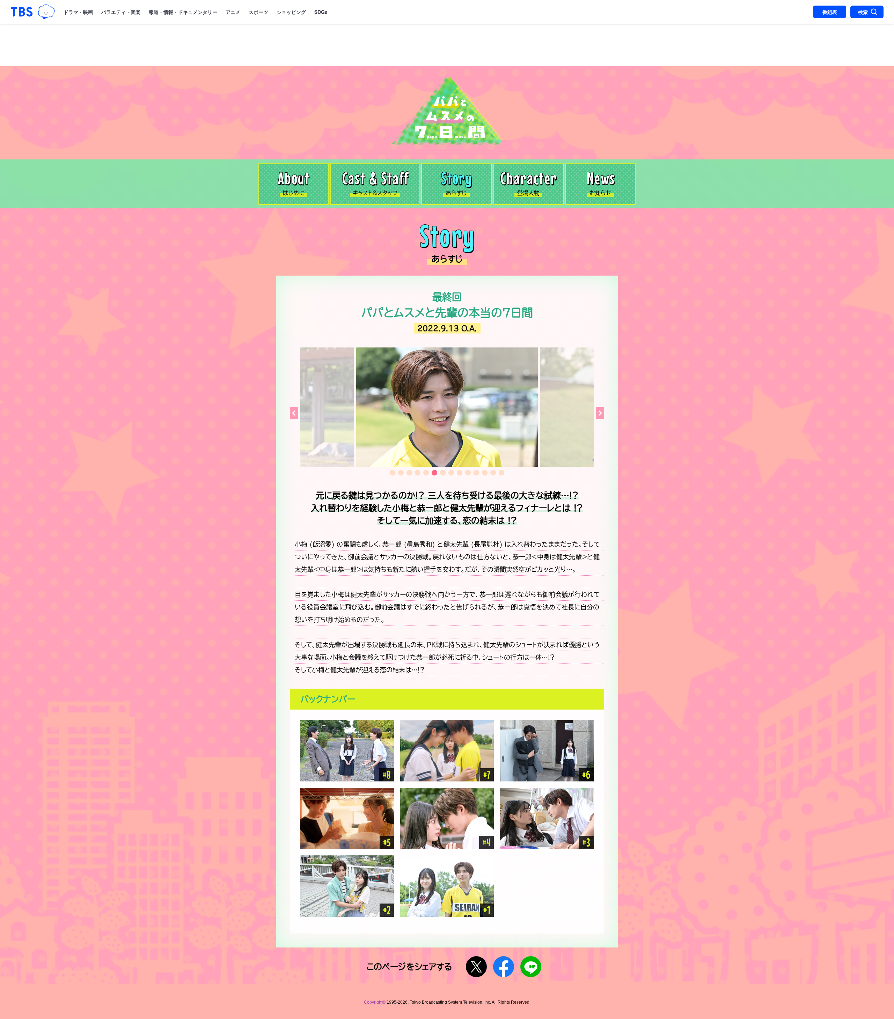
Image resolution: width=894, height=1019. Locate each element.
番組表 (829, 11)
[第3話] (547, 818)
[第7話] (447, 750)
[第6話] (547, 750)
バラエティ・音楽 (120, 11)
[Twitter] (476, 966)
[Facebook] (503, 966)
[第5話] (347, 818)
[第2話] (347, 886)
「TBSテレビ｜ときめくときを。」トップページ (21, 12)
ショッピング (291, 11)
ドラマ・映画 (78, 11)
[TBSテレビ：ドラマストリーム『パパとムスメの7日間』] (447, 111)
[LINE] (530, 966)
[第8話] (347, 750)
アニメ (233, 11)
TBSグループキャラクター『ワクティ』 (46, 12)
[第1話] (447, 886)
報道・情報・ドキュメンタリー (183, 11)
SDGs (321, 11)
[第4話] (447, 818)
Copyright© (375, 1002)
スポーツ (258, 11)
